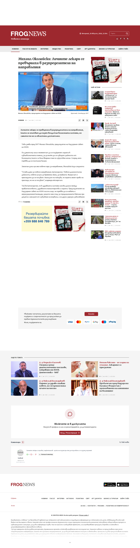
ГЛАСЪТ (52, 498)
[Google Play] (110, 485)
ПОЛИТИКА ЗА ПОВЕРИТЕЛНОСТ (117, 506)
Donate (91, 314)
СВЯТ (88, 498)
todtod (20, 458)
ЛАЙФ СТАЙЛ (124, 498)
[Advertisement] (70, 12)
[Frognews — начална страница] (23, 484)
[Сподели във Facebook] (83, 120)
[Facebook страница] (120, 38)
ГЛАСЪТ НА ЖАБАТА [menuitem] (29, 49)
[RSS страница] (127, 38)
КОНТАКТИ (92, 506)
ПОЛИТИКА (80, 498)
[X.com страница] (124, 38)
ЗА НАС (83, 506)
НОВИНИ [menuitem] (15, 49)
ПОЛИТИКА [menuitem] (69, 49)
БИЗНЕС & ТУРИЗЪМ (111, 498)
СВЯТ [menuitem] (79, 49)
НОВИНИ (21, 120)
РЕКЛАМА (101, 506)
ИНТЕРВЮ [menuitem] (44, 49)
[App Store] (123, 485)
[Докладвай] (35, 454)
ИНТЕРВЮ (60, 498)
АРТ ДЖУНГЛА (97, 498)
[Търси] (127, 33)
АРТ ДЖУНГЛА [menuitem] (90, 49)
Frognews (26, 202)
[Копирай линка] (79, 120)
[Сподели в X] (87, 120)
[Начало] (117, 38)
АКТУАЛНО (70, 498)
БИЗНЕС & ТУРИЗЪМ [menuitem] (107, 49)
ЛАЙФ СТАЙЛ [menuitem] (123, 49)
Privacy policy (84, 515)
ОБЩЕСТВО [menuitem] (56, 49)
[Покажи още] (70, 542)
